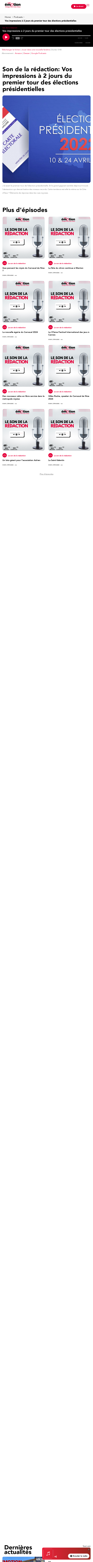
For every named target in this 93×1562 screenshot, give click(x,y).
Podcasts (18, 17)
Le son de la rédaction (17, 263)
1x (17, 38)
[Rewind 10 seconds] (13, 38)
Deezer (26, 53)
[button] (78, 6)
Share (87, 43)
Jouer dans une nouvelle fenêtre (36, 49)
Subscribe (79, 43)
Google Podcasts (38, 53)
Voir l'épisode (8, 275)
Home (8, 17)
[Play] (6, 37)
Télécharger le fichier (11, 49)
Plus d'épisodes (46, 474)
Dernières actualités (18, 1549)
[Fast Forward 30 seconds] (22, 38)
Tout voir (87, 1546)
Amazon (18, 53)
